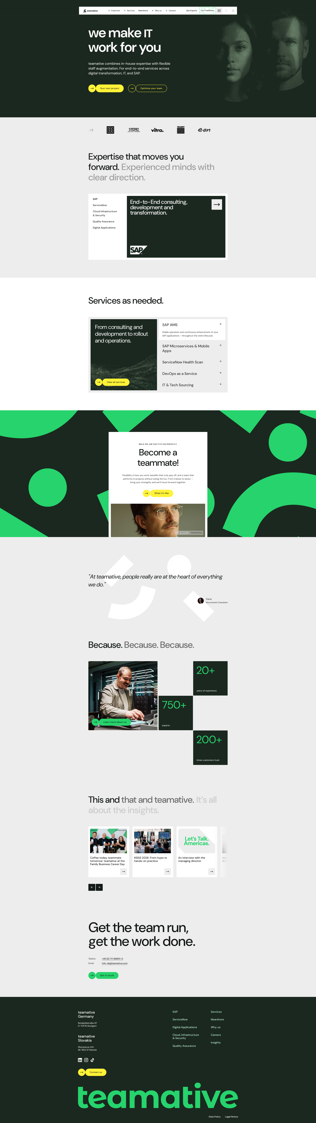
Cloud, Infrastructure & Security (186, 1036)
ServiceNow (180, 1019)
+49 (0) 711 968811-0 (112, 958)
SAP (175, 1011)
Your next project (109, 88)
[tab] (107, 199)
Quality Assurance (184, 1046)
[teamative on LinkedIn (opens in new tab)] (80, 1060)
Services (216, 1011)
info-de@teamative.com (115, 963)
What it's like (162, 493)
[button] (114, 10)
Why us (215, 1027)
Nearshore (143, 10)
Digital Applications (185, 1027)
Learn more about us (115, 722)
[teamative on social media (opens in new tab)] (92, 1060)
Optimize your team (151, 88)
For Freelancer (207, 10)
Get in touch (107, 975)
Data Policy (215, 1116)
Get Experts (191, 10)
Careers (216, 1035)
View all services (116, 382)
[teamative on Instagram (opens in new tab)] (86, 1060)
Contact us (96, 1072)
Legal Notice (231, 1116)
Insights (216, 1042)
